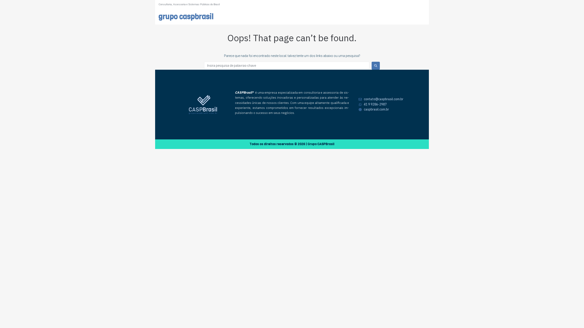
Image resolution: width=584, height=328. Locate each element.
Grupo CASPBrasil (186, 17)
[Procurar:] (286, 65)
